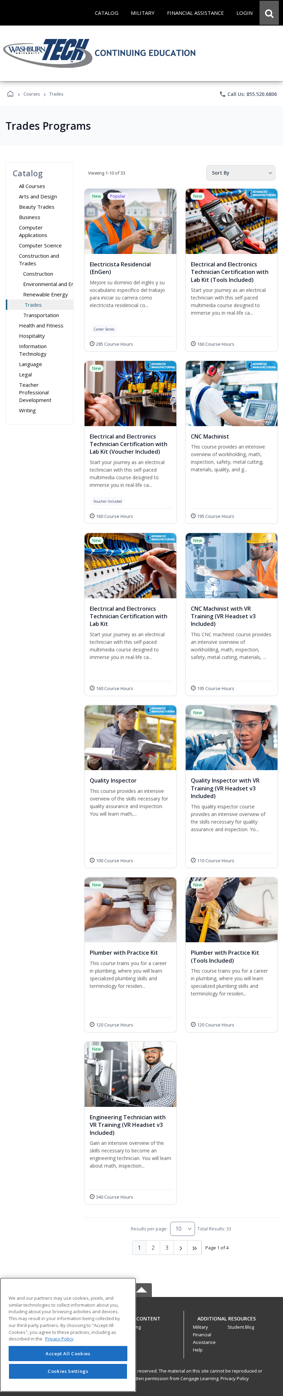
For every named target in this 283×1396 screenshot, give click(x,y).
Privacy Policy (235, 1378)
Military (200, 1327)
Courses (31, 94)
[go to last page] (195, 1248)
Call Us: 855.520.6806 (248, 94)
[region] (68, 1335)
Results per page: (149, 1229)
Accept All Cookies (68, 1353)
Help (198, 1350)
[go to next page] (181, 1248)
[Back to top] (141, 1322)
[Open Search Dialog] (269, 13)
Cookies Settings (68, 1371)
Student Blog (240, 1327)
